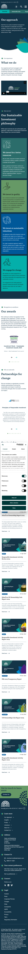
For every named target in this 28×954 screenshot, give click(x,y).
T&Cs (5, 917)
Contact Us (6, 794)
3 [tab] (12, 361)
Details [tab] (14, 449)
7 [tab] (18, 361)
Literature (7, 825)
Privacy (6, 914)
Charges (6, 901)
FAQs (5, 904)
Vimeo (12, 885)
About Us (6, 827)
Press (5, 896)
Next (16, 357)
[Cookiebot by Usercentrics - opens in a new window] (17, 445)
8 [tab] (18, 433)
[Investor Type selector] (16, 7)
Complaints (7, 906)
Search (21, 7)
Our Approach (8, 817)
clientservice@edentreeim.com (15, 858)
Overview (4, 11)
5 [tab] (15, 361)
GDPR (6, 909)
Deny (14, 508)
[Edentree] (4, 6)
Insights (6, 820)
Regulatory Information (10, 919)
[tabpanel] (14, 343)
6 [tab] (17, 361)
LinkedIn (8, 885)
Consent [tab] (5, 449)
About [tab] (23, 449)
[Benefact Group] (4, 2)
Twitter (5, 885)
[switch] (24, 481)
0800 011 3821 (11, 860)
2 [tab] (10, 361)
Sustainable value (16, 11)
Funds (6, 822)
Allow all (14, 497)
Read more (4, 531)
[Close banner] (25, 444)
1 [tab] (9, 361)
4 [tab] (12, 433)
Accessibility (7, 912)
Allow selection (14, 502)
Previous (12, 357)
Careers (6, 894)
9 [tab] (20, 433)
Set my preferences (9, 874)
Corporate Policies (9, 899)
